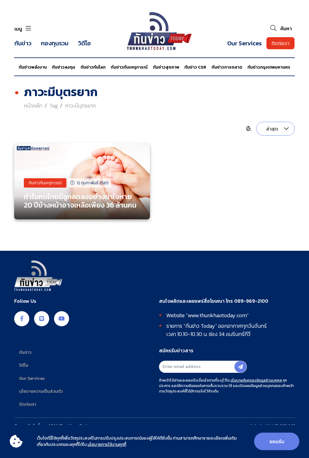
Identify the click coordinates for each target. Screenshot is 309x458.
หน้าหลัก (33, 106)
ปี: (248, 128)
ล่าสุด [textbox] (272, 128)
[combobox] (275, 129)
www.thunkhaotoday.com (217, 315)
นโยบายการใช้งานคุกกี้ (107, 444)
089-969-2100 (251, 301)
